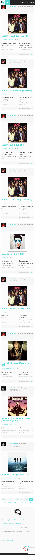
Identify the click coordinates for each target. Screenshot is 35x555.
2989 (14, 502)
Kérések (11, 523)
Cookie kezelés (6, 535)
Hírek (19, 520)
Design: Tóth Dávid (7, 540)
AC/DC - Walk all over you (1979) (16, 90)
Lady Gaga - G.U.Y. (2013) (13, 254)
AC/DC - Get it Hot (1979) (13, 145)
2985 (26, 499)
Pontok (14, 520)
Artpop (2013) (4, 257)
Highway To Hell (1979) (7, 39)
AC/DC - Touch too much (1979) (16, 36)
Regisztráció (30, 2)
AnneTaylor (14, 6)
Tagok (25, 520)
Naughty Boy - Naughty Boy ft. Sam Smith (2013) (15, 420)
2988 (9, 502)
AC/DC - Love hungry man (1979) (16, 199)
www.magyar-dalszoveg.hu (10, 528)
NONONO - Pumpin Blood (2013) (16, 474)
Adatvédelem (28, 531)
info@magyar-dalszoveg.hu (14, 531)
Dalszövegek (6, 520)
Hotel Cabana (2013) (6, 424)
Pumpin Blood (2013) (6, 478)
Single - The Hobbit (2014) (7, 368)
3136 (26, 502)
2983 (17, 499)
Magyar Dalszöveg (2, 2)
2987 (5, 502)
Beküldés (18, 523)
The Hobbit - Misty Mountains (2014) (15, 364)
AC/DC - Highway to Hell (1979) (15, 308)
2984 (21, 499)
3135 (22, 502)
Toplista (4, 523)
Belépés (23, 2)
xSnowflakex (14, 388)
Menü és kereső (7, 2)
